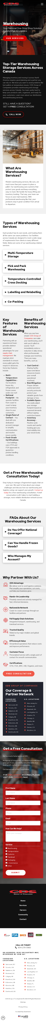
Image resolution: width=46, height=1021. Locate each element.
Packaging (11, 860)
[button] (42, 4)
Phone (9, 808)
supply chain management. (8, 354)
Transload (11, 857)
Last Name (11, 798)
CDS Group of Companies (32, 337)
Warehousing (12, 848)
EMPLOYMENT (15, 775)
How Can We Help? (14, 828)
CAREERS (17, 777)
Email (9, 818)
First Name (11, 788)
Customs (10, 854)
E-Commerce (12, 863)
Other (9, 866)
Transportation (13, 851)
